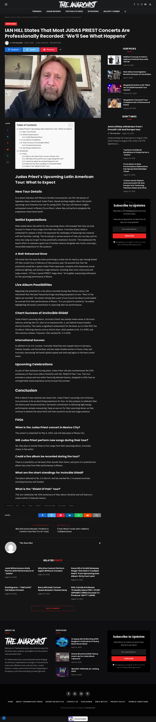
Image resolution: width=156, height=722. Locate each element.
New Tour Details (29, 132)
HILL (18, 506)
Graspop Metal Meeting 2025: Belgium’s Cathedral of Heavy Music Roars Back (85, 641)
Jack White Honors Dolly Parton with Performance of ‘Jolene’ (19, 571)
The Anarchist (17, 43)
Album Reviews (53, 11)
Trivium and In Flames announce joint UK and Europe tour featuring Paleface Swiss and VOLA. (135, 184)
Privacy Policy (128, 245)
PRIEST (38, 506)
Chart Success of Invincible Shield (36, 142)
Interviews (93, 11)
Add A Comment (53, 608)
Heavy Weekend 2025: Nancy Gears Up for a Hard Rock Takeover (84, 656)
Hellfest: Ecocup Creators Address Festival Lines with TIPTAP (135, 59)
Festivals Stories (74, 11)
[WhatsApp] (7, 155)
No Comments (43, 43)
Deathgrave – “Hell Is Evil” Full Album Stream (18, 588)
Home (7, 17)
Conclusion (23, 151)
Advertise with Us (55, 702)
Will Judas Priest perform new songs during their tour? (44, 159)
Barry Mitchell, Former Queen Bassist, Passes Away (52, 588)
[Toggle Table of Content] (69, 125)
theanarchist (90, 708)
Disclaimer (86, 702)
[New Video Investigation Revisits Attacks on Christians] (114, 75)
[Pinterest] (7, 143)
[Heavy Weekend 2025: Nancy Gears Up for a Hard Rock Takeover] (62, 657)
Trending (37, 11)
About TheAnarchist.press (29, 702)
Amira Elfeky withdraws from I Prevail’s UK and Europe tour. (125, 128)
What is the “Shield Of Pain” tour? (38, 166)
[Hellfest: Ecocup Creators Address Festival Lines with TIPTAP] (114, 60)
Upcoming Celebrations (32, 148)
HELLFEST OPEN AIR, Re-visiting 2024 (85, 670)
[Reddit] (7, 149)
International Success (33, 145)
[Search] (150, 4)
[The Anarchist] (78, 4)
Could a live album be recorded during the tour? (42, 161)
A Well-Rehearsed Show (34, 137)
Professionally (49, 506)
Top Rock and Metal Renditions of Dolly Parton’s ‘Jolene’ (136, 152)
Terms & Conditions (138, 702)
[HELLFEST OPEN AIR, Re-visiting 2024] (62, 672)
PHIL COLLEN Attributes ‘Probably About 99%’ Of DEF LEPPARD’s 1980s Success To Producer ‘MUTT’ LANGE (85, 591)
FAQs (25, 154)
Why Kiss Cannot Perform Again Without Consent (51, 569)
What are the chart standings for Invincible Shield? (43, 164)
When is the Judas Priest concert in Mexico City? (42, 156)
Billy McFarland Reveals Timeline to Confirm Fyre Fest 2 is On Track (32, 530)
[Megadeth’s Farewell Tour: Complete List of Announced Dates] (114, 103)
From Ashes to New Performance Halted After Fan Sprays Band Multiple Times (135, 168)
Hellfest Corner (111, 11)
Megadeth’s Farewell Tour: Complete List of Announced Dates (136, 102)
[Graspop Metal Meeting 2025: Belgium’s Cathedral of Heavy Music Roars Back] (62, 642)
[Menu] (6, 4)
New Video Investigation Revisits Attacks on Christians (137, 73)
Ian (24, 506)
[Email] (7, 162)
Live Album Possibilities (32, 140)
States (71, 506)
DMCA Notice (101, 702)
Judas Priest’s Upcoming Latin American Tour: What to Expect (45, 129)
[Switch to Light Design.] (125, 11)
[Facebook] (7, 130)
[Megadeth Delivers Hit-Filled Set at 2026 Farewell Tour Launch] (114, 88)
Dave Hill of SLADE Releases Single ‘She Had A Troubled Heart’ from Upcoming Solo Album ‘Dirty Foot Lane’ (85, 572)
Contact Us (72, 702)
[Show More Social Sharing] (60, 49)
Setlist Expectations (30, 134)
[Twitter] (7, 136)
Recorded (62, 506)
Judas (30, 506)
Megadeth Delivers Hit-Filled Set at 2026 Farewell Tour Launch (136, 87)
